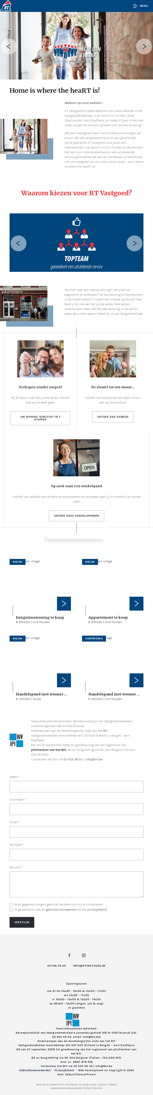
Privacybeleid (65, 1070)
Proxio (91, 1074)
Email (15, 822)
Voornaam (18, 799)
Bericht (16, 867)
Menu (144, 6)
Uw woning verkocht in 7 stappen (40, 418)
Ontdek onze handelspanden (76, 515)
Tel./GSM (17, 845)
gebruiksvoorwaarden (61, 909)
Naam (15, 777)
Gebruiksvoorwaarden (35, 1070)
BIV (105, 731)
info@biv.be (93, 759)
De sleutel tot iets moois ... (112, 387)
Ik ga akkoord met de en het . (60, 909)
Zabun (69, 1074)
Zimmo (80, 1074)
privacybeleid (97, 909)
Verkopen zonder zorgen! (40, 387)
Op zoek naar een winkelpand (76, 486)
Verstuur (21, 922)
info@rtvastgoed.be (89, 965)
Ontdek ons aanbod (112, 416)
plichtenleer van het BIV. (49, 750)
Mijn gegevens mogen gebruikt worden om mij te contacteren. (58, 904)
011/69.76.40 (56, 965)
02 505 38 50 (73, 759)
